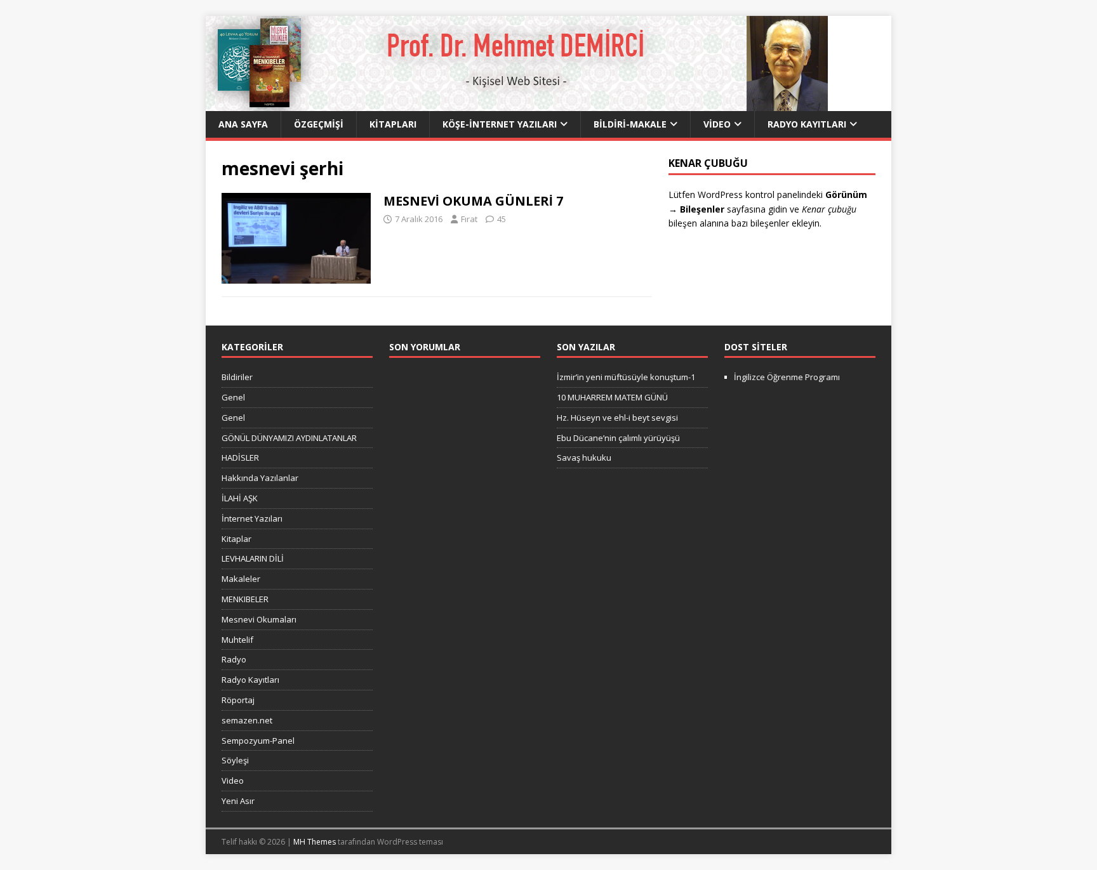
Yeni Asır (238, 801)
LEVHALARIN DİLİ (253, 558)
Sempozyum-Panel (258, 740)
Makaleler (241, 578)
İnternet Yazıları (252, 518)
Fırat (469, 219)
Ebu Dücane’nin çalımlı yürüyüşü (618, 438)
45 (501, 219)
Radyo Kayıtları (807, 124)
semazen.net (247, 720)
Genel (233, 397)
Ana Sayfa (243, 124)
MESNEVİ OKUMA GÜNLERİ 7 (473, 200)
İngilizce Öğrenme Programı (787, 377)
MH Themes (314, 841)
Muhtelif (237, 639)
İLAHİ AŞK (240, 498)
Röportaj (238, 700)
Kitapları (392, 124)
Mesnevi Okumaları (259, 619)
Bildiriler (237, 377)
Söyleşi (235, 760)
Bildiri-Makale (630, 124)
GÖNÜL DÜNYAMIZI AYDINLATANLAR (289, 438)
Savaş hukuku (584, 457)
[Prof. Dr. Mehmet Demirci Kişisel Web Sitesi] (517, 104)
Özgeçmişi (318, 124)
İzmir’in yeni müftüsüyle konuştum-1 (626, 377)
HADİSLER (240, 457)
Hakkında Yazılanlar (260, 478)
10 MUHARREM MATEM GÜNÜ (612, 397)
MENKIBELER (245, 599)
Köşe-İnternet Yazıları (499, 124)
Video (717, 124)
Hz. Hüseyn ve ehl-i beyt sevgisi (617, 417)
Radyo (234, 659)
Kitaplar (236, 538)
